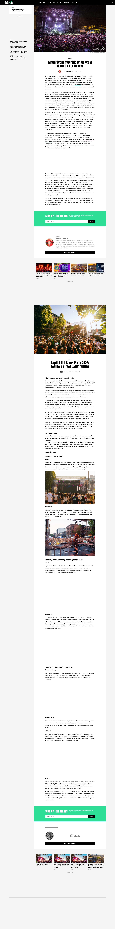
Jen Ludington (68, 371)
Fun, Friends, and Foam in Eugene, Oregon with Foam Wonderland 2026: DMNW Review (18, 58)
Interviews (55, 2)
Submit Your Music (64, 2)
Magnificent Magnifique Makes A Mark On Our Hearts (20, 10)
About (77, 2)
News (50, 2)
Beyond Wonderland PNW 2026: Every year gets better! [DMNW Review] (18, 47)
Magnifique (78, 84)
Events (44, 2)
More (72, 2)
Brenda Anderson (67, 71)
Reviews (13, 7)
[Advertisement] (20, 26)
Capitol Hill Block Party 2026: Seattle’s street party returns (18, 42)
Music (40, 2)
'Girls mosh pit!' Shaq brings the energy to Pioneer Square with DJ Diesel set (18, 52)
